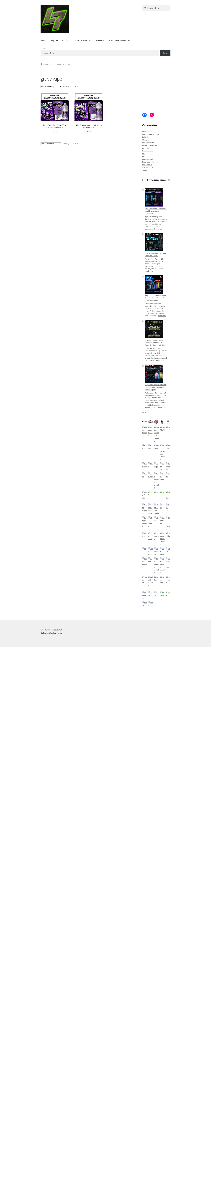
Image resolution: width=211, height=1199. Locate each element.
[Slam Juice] (162, 551)
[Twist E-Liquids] (150, 581)
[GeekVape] (144, 465)
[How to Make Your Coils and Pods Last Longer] (154, 242)
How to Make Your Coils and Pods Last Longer (155, 254)
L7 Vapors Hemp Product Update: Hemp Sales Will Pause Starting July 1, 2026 (155, 342)
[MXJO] (162, 506)
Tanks (144, 170)
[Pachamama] (162, 520)
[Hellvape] (156, 465)
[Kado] (168, 475)
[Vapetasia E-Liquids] (168, 583)
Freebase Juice (147, 151)
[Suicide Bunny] (144, 561)
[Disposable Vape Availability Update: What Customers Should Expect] (154, 374)
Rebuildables (147, 165)
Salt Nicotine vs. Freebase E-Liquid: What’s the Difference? (156, 211)
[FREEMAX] (156, 447)
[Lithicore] (156, 493)
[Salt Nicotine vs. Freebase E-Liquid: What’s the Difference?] (154, 197)
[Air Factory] (150, 421)
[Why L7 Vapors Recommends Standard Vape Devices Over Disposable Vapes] (154, 284)
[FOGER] (150, 447)
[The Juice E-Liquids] (162, 565)
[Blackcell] (168, 421)
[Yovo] (150, 604)
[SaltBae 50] (156, 551)
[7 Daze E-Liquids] (144, 421)
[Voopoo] (162, 594)
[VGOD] (150, 594)
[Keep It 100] (144, 495)
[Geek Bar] (168, 447)
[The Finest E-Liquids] (156, 565)
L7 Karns (65, 40)
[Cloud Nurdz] (144, 430)
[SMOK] (168, 550)
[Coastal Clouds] (150, 431)
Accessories (146, 131)
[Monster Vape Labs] (150, 509)
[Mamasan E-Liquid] (168, 496)
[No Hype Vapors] (144, 521)
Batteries (145, 137)
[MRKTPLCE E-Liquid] (156, 509)
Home (43, 40)
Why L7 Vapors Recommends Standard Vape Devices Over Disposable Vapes (156, 297)
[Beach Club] (156, 421)
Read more (158, 229)
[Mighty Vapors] (144, 509)
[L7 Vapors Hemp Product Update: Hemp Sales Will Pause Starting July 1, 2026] (154, 329)
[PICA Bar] (144, 534)
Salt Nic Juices (147, 167)
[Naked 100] (168, 508)
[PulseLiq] (168, 534)
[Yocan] (144, 604)
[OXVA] (156, 519)
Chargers (145, 140)
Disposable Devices (149, 145)
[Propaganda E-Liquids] (162, 539)
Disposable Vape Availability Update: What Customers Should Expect (156, 387)
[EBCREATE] (162, 428)
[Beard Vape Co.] (162, 421)
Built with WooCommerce (51, 633)
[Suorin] (150, 560)
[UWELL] (156, 578)
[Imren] (144, 475)
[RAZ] (144, 550)
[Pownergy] (156, 536)
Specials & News (80, 40)
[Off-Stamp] (150, 521)
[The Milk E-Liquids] (168, 564)
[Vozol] (168, 594)
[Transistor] (144, 580)
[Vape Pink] (162, 580)
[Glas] (150, 465)
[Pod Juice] (150, 536)
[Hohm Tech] (162, 466)
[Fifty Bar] (144, 447)
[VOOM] (156, 594)
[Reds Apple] (150, 551)
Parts (144, 156)
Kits (143, 154)
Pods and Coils (147, 159)
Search (43, 49)
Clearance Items (148, 142)
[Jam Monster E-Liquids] (156, 480)
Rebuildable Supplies (150, 162)
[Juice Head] (162, 476)
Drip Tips (145, 148)
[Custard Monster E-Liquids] (156, 434)
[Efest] (168, 428)
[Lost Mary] (162, 493)
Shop (52, 40)
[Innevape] (150, 475)
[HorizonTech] (168, 466)
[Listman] (150, 493)
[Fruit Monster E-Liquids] (162, 452)
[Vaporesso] (144, 595)
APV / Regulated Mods (150, 134)
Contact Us (99, 40)
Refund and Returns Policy (119, 40)
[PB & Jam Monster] (168, 523)
